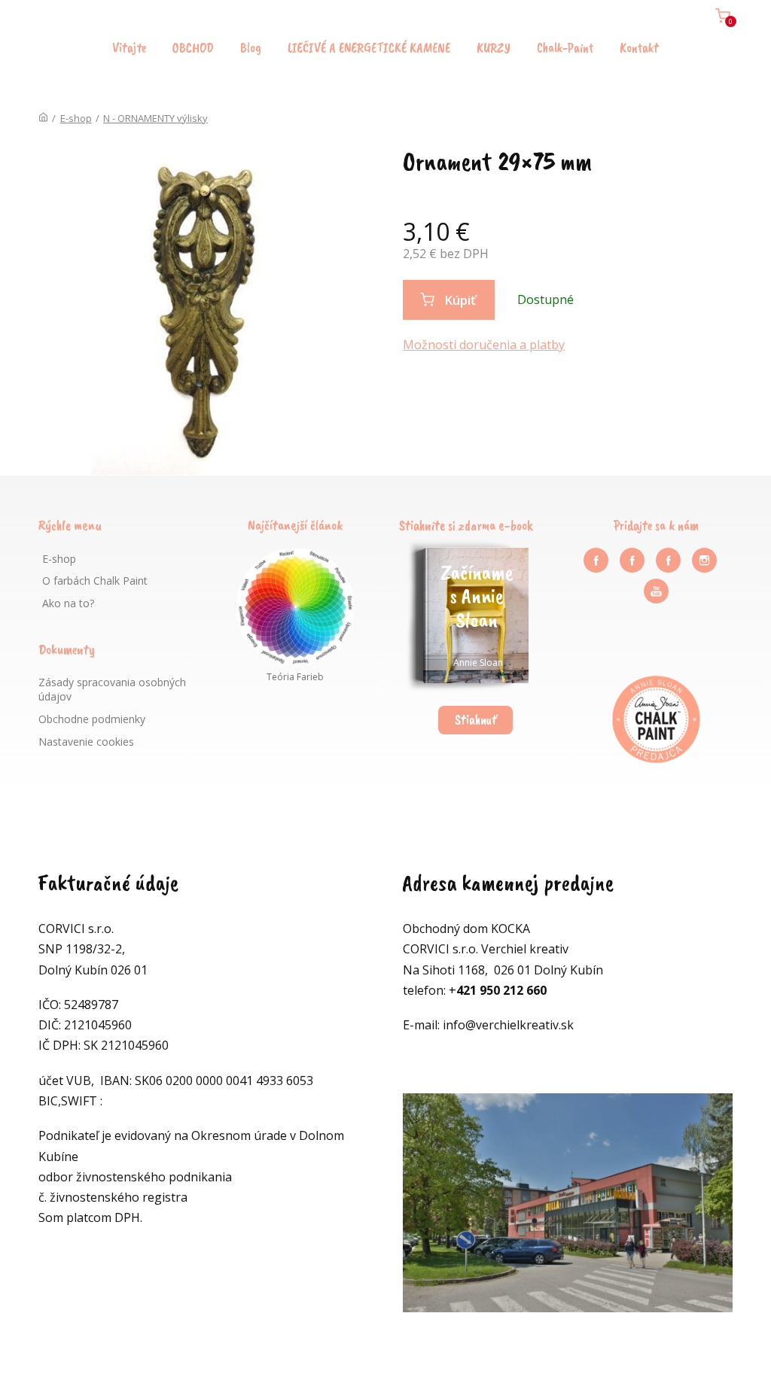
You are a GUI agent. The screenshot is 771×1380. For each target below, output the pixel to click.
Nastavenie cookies (86, 741)
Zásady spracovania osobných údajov (112, 689)
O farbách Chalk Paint (95, 580)
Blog (250, 47)
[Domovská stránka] (43, 118)
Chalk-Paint (565, 47)
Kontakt (639, 47)
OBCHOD (193, 47)
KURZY (493, 47)
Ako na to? (68, 603)
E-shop (76, 118)
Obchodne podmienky (91, 719)
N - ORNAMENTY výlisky (155, 118)
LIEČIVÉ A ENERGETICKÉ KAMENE (369, 47)
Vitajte (129, 47)
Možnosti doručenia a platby (484, 344)
